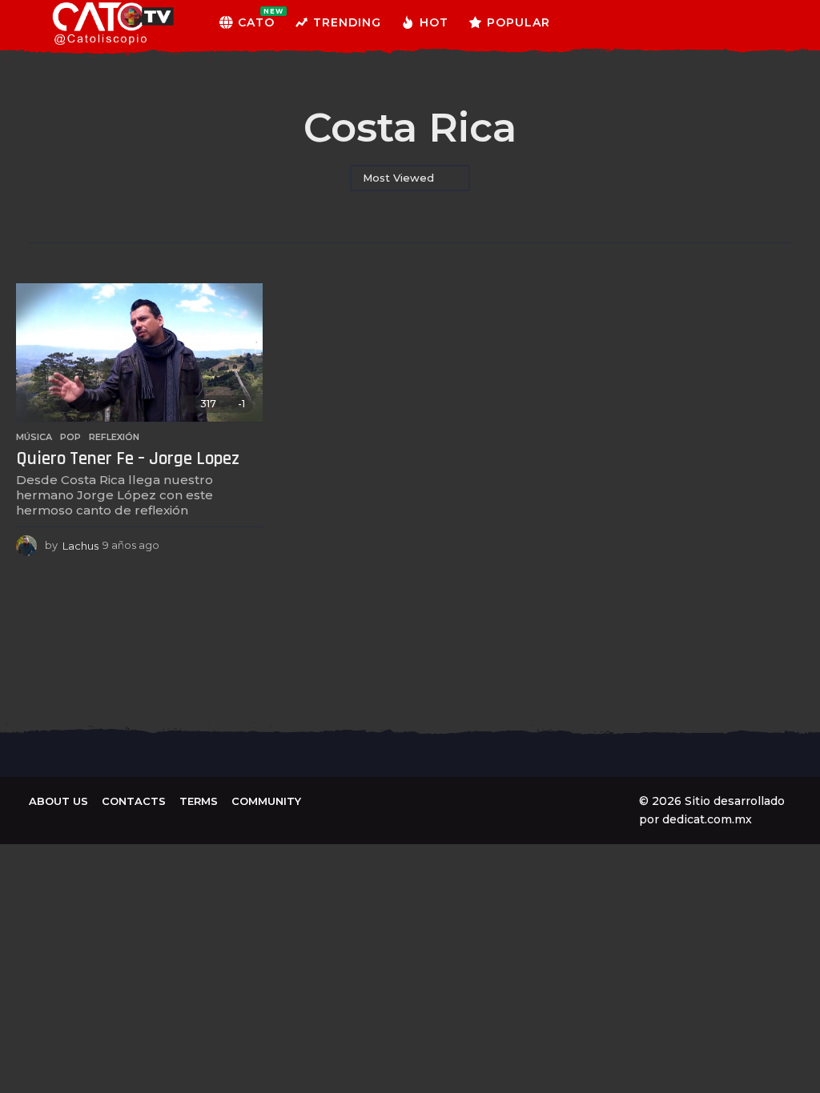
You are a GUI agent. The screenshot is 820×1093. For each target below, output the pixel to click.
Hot (434, 22)
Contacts (134, 801)
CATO (256, 18)
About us (58, 801)
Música (34, 437)
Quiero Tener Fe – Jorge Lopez (127, 458)
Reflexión (114, 437)
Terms (198, 801)
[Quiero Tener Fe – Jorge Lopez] (139, 352)
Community (266, 801)
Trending (347, 22)
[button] (764, 22)
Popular (518, 22)
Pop (70, 437)
